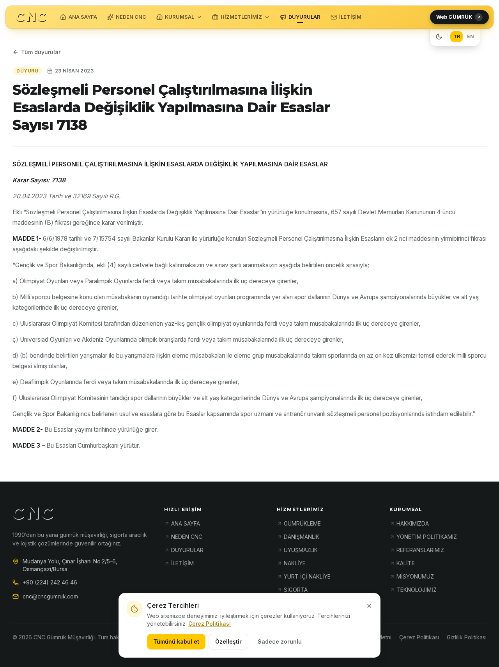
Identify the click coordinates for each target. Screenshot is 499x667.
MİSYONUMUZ (415, 576)
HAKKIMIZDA (412, 523)
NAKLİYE (295, 563)
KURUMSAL (179, 17)
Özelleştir (228, 641)
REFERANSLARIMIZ (420, 550)
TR (456, 36)
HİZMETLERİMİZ (241, 17)
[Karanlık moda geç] (439, 36)
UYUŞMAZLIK (301, 550)
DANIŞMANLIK (301, 536)
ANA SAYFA (83, 17)
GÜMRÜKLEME (302, 523)
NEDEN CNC (131, 17)
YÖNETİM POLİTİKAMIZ (426, 536)
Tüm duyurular (40, 52)
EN (470, 36)
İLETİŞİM (350, 17)
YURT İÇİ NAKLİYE (307, 576)
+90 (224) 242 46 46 (50, 582)
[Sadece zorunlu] (369, 606)
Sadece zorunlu (280, 641)
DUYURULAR (304, 17)
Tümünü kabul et (176, 641)
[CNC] (31, 17)
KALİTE (405, 563)
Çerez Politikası (209, 623)
